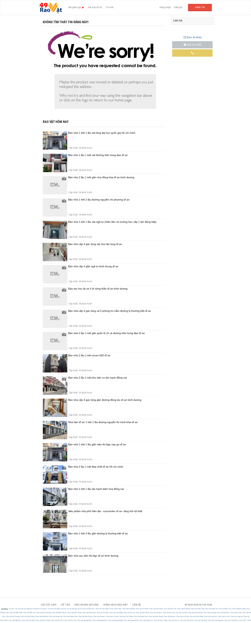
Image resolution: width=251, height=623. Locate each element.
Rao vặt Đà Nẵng (128, 609)
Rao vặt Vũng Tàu (211, 609)
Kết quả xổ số (95, 7)
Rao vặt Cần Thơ (170, 609)
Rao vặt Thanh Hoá (231, 620)
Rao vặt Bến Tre (29, 612)
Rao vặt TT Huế (245, 620)
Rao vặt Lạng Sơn (211, 616)
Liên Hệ (136, 605)
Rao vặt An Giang (183, 609)
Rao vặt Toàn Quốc (102, 609)
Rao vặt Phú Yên (70, 620)
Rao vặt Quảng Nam (100, 620)
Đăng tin (200, 7)
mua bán (43, 609)
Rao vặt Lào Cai (224, 616)
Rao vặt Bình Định (89, 612)
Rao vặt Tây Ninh (186, 620)
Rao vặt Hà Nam (156, 612)
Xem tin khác (194, 37)
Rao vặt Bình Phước (59, 612)
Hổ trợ (65, 605)
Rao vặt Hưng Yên (56, 616)
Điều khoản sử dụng (87, 605)
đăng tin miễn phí (33, 609)
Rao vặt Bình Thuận (74, 612)
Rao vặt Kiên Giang (85, 616)
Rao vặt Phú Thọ (57, 620)
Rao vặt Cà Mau (103, 612)
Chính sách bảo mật (115, 605)
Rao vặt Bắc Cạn (225, 609)
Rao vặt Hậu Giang (28, 616)
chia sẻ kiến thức (88, 609)
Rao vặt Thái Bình (201, 620)
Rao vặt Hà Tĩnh (181, 612)
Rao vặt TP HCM (142, 609)
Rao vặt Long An (237, 616)
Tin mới (109, 7)
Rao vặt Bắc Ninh (16, 612)
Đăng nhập (165, 7)
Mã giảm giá (74, 7)
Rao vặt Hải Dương (195, 612)
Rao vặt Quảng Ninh (131, 620)
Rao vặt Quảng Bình (84, 620)
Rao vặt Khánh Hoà (70, 616)
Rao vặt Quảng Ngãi (115, 620)
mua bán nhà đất (53, 609)
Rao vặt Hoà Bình (42, 616)
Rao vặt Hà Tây (169, 612)
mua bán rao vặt (65, 609)
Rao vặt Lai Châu (112, 616)
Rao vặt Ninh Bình (28, 620)
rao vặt (11, 609)
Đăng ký (178, 7)
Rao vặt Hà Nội (116, 609)
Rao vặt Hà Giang (142, 612)
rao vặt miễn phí (20, 609)
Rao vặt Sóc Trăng (161, 620)
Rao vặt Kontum (99, 616)
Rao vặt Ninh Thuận (43, 620)
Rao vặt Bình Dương (43, 612)
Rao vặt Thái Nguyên (216, 620)
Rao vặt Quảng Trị (146, 620)
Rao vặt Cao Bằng (116, 612)
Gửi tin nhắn (194, 44)
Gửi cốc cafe (49, 605)
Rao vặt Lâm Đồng (126, 616)
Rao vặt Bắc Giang (239, 609)
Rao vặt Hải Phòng (156, 609)
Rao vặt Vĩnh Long (198, 609)
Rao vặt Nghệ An (14, 620)
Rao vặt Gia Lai (129, 612)
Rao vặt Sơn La (174, 620)
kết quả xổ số (77, 609)
